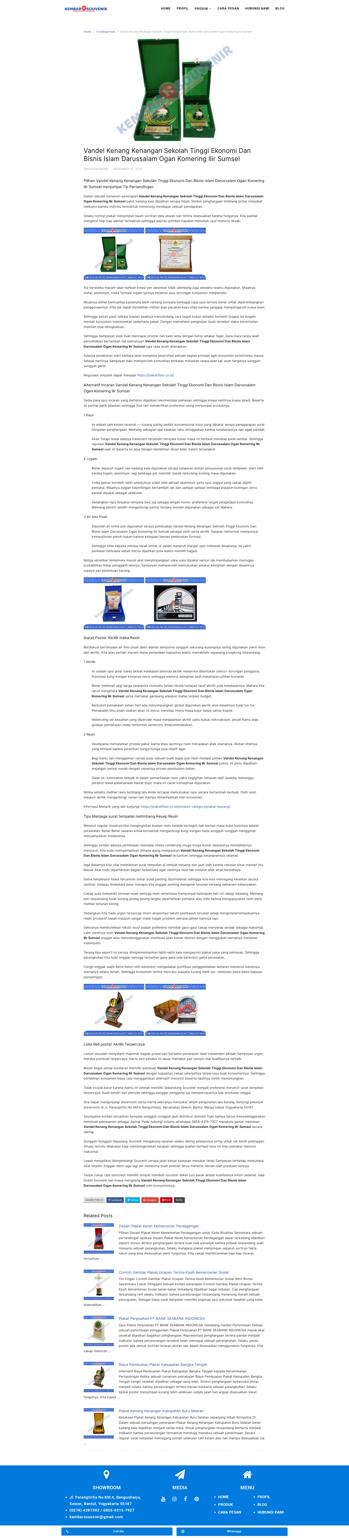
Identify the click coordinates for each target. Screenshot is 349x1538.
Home (166, 8)
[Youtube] (163, 1499)
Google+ (151, 1199)
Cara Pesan (228, 8)
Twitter (133, 1199)
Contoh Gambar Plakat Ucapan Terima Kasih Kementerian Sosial (173, 1272)
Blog (280, 8)
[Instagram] (174, 1499)
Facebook (116, 1199)
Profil (183, 8)
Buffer (179, 1199)
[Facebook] (185, 1499)
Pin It (167, 1199)
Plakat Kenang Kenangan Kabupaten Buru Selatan (161, 1411)
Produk (201, 9)
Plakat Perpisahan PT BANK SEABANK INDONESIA (162, 1318)
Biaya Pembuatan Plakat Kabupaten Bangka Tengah (163, 1364)
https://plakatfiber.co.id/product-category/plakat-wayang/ (185, 806)
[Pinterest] (196, 1499)
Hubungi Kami (257, 8)
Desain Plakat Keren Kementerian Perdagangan (159, 1226)
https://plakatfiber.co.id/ (155, 375)
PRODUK (225, 1504)
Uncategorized (105, 31)
